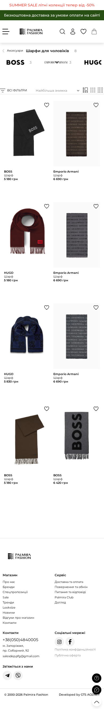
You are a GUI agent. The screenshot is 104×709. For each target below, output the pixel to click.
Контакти (10, 623)
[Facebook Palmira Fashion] (70, 641)
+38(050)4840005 (20, 639)
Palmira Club (64, 597)
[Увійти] (73, 31)
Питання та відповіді (70, 592)
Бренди (9, 587)
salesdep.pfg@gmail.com (21, 656)
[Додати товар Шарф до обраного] (46, 105)
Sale (6, 597)
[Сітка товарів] (92, 90)
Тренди (8, 602)
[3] (55, 62)
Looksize (9, 607)
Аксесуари (15, 50)
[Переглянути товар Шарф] (27, 150)
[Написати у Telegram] (7, 675)
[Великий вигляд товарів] (85, 90)
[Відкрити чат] (96, 690)
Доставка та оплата (69, 582)
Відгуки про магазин (18, 618)
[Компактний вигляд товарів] (100, 90)
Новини (9, 612)
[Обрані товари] (83, 31)
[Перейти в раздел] (52, 5)
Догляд (60, 602)
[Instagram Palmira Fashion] (59, 641)
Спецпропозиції (15, 592)
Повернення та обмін (71, 587)
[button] (62, 31)
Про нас (9, 582)
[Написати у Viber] (18, 675)
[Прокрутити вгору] (96, 701)
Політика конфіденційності (75, 649)
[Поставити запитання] (96, 678)
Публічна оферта (68, 655)
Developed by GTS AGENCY (79, 694)
